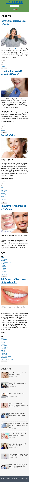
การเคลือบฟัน (4, 259)
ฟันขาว (2, 257)
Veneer (2, 201)
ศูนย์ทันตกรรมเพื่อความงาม (7, 359)
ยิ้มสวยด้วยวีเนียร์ (8, 135)
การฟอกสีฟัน (3, 263)
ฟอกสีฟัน (3, 265)
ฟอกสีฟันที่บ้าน (4, 266)
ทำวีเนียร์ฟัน (3, 348)
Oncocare (14, 2)
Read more (4, 68)
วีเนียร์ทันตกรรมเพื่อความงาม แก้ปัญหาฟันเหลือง (13, 281)
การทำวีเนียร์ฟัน (4, 347)
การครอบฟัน (3, 268)
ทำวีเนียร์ (3, 351)
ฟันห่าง (2, 198)
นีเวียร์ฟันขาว (4, 354)
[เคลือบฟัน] (14, 9)
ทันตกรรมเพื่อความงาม (6, 356)
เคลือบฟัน (3, 66)
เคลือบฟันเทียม (4, 339)
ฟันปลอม (3, 342)
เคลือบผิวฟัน (3, 196)
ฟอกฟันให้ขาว (4, 271)
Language (3, 60)
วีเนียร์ (2, 187)
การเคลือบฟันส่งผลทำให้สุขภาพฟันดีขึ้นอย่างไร (11, 72)
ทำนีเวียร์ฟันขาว (4, 353)
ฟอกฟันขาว (3, 272)
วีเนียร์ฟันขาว (4, 190)
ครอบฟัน (3, 269)
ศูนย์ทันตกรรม (4, 199)
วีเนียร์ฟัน (3, 350)
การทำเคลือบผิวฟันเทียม (6, 262)
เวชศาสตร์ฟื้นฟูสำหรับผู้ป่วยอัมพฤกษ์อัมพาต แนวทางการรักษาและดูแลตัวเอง (18, 425)
